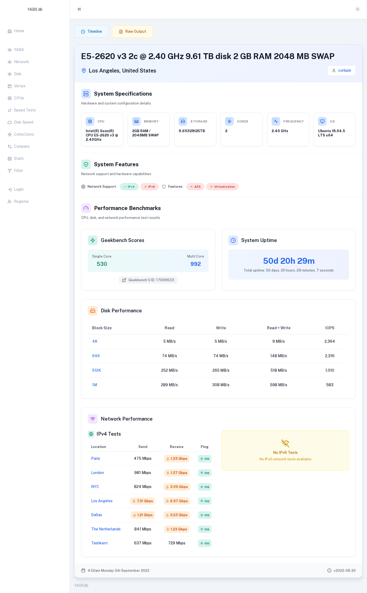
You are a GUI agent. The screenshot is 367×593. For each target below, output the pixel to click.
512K (96, 370)
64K (96, 356)
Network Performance (127, 419)
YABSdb (81, 585)
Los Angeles (102, 501)
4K (95, 341)
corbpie (344, 70)
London (97, 473)
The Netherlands (106, 529)
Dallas (96, 515)
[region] (35, 113)
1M (94, 385)
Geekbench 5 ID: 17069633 (151, 280)
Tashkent (99, 543)
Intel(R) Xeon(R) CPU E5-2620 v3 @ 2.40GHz (102, 135)
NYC (95, 486)
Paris (95, 458)
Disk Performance (121, 310)
